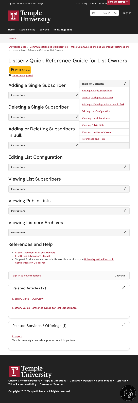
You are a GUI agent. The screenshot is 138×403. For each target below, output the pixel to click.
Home (11, 29)
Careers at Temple (51, 384)
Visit (78, 4)
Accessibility (28, 384)
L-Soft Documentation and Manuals (35, 252)
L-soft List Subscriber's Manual (32, 255)
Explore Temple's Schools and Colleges (26, 4)
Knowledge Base (63, 29)
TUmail (12, 384)
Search (13, 38)
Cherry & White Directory (24, 380)
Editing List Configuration (96, 111)
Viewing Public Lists (93, 125)
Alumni (93, 4)
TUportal (103, 4)
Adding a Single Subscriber (97, 90)
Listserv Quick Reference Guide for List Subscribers (44, 308)
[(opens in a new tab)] (35, 16)
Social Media (104, 380)
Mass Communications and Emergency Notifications (100, 46)
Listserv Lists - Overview (28, 299)
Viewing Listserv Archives (96, 131)
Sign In (127, 13)
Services (44, 29)
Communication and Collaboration (49, 46)
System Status (27, 29)
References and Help (93, 138)
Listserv (17, 336)
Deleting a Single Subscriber (97, 97)
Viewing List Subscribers (96, 118)
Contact (75, 380)
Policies (88, 380)
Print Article (22, 70)
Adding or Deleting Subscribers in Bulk (103, 104)
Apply (84, 4)
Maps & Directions (54, 380)
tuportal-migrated (22, 75)
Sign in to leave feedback (27, 275)
